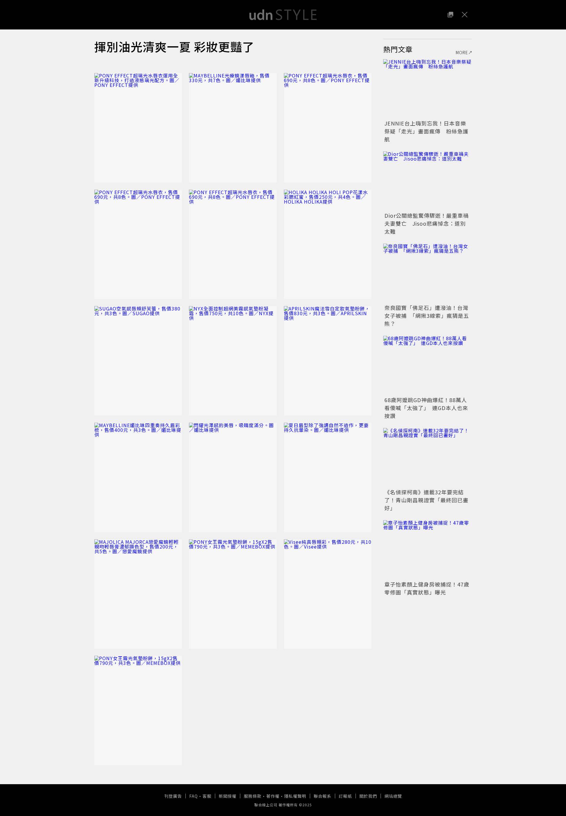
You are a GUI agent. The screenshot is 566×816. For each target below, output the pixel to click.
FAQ (193, 796)
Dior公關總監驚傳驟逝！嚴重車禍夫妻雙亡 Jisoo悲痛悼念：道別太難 (426, 223)
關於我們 (368, 796)
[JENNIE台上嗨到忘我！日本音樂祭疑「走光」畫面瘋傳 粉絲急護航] (427, 88)
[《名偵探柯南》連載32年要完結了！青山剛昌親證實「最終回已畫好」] (427, 457)
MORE (462, 52)
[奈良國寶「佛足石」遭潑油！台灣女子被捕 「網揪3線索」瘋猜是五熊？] (427, 273)
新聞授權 (227, 796)
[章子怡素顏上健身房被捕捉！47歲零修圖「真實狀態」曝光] (427, 549)
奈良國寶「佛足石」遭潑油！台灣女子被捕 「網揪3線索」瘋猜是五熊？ (426, 315)
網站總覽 (393, 796)
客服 (207, 796)
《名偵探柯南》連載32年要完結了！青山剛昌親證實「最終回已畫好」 (426, 500)
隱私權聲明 (295, 796)
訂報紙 (345, 796)
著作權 (272, 796)
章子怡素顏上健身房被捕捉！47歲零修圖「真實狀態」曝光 (426, 588)
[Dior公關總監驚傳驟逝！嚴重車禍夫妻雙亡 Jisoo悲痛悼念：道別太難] (427, 180)
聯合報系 (322, 796)
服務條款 (252, 796)
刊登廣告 (173, 796)
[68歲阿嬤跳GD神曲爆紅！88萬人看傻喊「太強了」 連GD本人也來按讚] (427, 365)
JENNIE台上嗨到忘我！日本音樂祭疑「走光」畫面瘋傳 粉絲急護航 (426, 131)
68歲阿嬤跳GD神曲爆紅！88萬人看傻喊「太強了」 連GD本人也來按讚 (426, 407)
